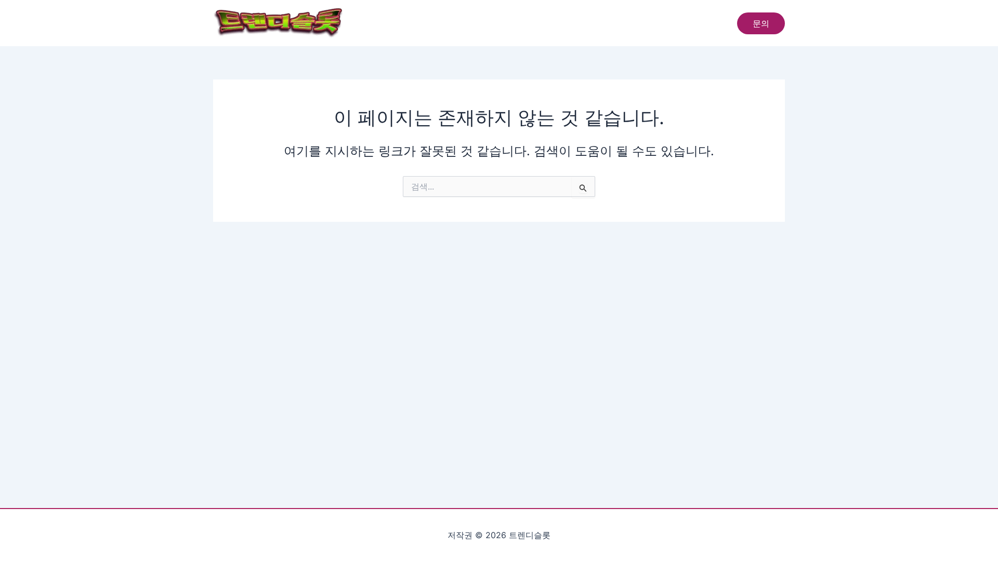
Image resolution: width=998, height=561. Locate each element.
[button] (761, 23)
